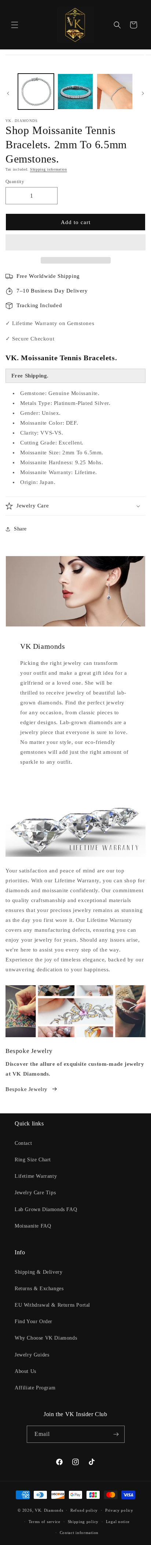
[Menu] (15, 25)
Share (20, 529)
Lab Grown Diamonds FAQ (46, 1209)
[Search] (117, 25)
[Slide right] (143, 93)
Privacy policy (119, 1510)
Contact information (79, 1532)
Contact (23, 1143)
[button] (75, 242)
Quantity (14, 181)
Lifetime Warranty (36, 1176)
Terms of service (44, 1521)
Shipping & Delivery (38, 1272)
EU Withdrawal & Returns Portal (52, 1305)
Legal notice (118, 1521)
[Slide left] (8, 93)
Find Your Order (33, 1321)
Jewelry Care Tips (35, 1192)
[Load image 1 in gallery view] (36, 91)
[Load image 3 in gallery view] (115, 91)
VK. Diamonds (49, 1510)
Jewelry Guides (32, 1355)
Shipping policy (83, 1521)
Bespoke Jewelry (26, 1089)
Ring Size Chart (33, 1159)
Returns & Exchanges (39, 1288)
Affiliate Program (35, 1387)
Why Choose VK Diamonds (46, 1338)
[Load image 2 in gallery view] (75, 91)
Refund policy (84, 1510)
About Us (25, 1371)
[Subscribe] (116, 1434)
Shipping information (48, 169)
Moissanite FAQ (33, 1226)
